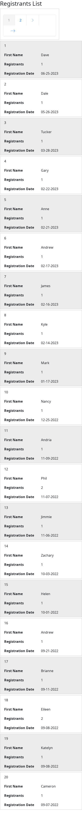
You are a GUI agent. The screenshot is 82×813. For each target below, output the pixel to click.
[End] (13, 30)
